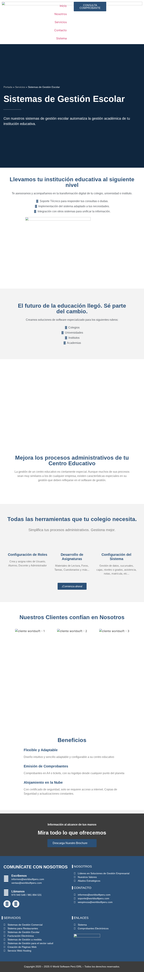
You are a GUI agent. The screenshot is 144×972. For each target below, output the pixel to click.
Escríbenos (19, 875)
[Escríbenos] (6, 878)
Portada (8, 87)
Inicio (63, 6)
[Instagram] (15, 903)
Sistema (61, 38)
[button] (8, 631)
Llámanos (18, 891)
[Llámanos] (6, 892)
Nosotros (60, 14)
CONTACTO (82, 888)
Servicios (61, 22)
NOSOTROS (83, 866)
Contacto (60, 30)
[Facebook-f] (7, 903)
